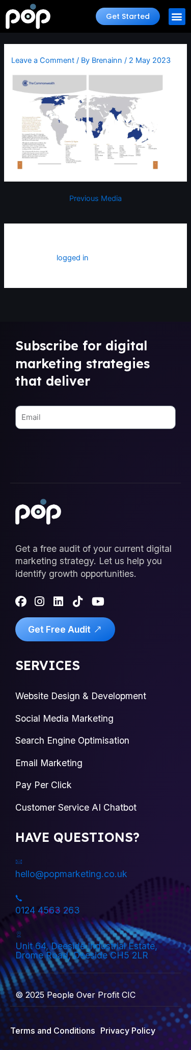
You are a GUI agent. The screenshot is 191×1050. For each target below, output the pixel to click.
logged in (73, 257)
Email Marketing (49, 762)
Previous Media (95, 199)
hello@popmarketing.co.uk (71, 873)
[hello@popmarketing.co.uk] (18, 861)
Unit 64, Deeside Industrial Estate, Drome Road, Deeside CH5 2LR (86, 950)
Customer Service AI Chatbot (76, 807)
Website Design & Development (80, 695)
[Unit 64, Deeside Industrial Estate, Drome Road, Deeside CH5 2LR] (18, 934)
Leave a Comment (42, 60)
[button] (128, 16)
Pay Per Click (43, 784)
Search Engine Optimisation (72, 740)
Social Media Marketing (64, 718)
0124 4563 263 (47, 910)
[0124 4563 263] (18, 898)
